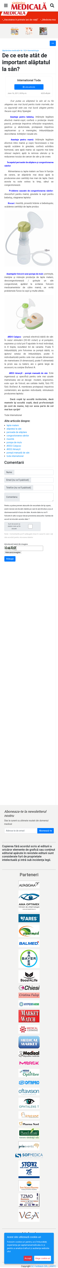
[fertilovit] (15, 31)
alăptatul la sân (14, 428)
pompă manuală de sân (18, 452)
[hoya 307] (43, 31)
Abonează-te (45, 830)
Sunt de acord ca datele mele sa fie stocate (14, 526)
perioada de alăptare (17, 432)
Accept (28, 1258)
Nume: (9, 472)
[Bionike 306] (29, 31)
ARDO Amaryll (13, 449)
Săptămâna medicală (10, 50)
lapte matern (13, 425)
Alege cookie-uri (42, 1258)
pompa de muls (14, 442)
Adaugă (10, 558)
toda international (15, 456)
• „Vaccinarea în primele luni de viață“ (20, 19)
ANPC (53, 1266)
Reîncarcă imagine (12, 552)
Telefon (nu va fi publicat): (18, 487)
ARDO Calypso (14, 445)
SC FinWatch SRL (39, 1266)
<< (53, 43)
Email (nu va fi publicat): (17, 480)
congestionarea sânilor (18, 435)
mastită (10, 439)
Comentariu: (12, 497)
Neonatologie (33, 50)
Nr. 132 (23, 50)
